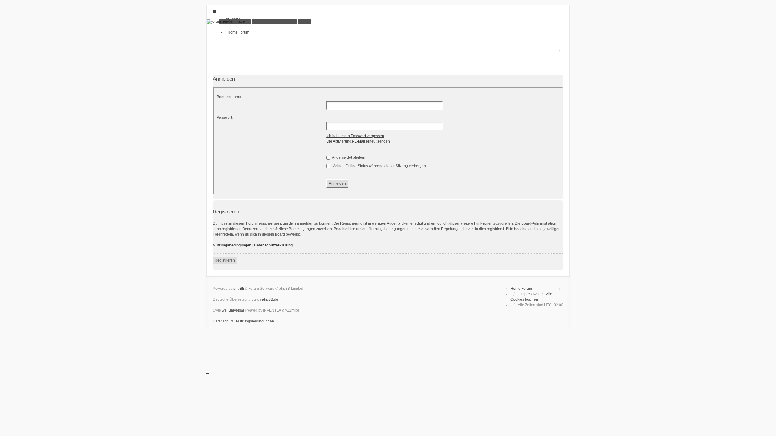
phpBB (239, 288)
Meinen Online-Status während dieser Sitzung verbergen (378, 166)
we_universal (233, 310)
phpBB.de (270, 299)
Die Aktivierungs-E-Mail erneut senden (358, 141)
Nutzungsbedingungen (232, 245)
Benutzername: (229, 97)
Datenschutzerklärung (273, 245)
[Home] (388, 21)
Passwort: (225, 117)
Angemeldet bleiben (348, 157)
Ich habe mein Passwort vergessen (355, 136)
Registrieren (225, 260)
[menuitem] (528, 294)
